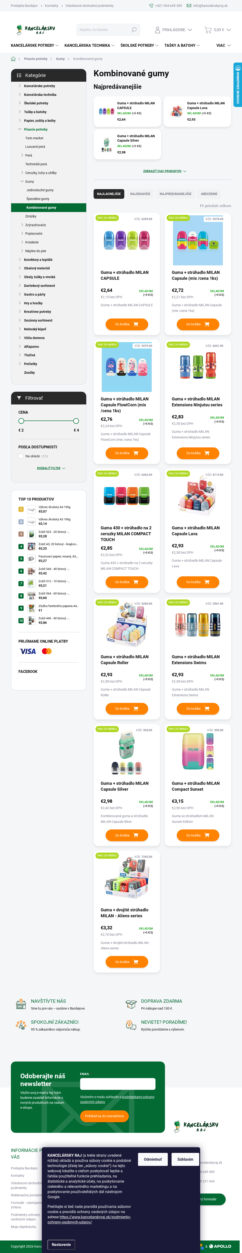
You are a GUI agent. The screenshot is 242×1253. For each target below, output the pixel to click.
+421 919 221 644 (201, 1181)
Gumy (29, 181)
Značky (29, 372)
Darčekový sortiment (39, 286)
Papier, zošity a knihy (40, 121)
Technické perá (36, 164)
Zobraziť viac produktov (162, 171)
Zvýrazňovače (35, 225)
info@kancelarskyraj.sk (205, 1162)
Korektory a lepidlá (38, 260)
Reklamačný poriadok (27, 1195)
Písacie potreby (36, 129)
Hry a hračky (33, 303)
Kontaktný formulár (202, 1199)
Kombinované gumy (41, 207)
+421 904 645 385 (201, 1172)
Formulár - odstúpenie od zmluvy (29, 1205)
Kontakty (51, 6)
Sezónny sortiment (38, 320)
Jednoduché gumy (40, 190)
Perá (28, 155)
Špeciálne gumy (37, 199)
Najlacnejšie (109, 194)
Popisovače (33, 233)
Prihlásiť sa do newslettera (104, 1116)
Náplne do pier (35, 251)
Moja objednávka (23, 1227)
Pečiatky (30, 364)
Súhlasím (185, 1159)
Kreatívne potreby (37, 312)
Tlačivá (29, 355)
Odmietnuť (153, 1159)
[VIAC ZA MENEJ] (127, 242)
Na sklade (36, 456)
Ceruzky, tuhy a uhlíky (41, 173)
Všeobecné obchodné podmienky (89, 6)
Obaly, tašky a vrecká (39, 277)
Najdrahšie (140, 194)
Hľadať (134, 30)
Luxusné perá (35, 147)
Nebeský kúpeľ (35, 329)
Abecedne (209, 194)
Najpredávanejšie (175, 194)
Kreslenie (32, 242)
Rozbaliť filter (48, 468)
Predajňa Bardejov (24, 6)
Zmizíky (30, 216)
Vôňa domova (34, 338)
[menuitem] (35, 45)
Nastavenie (61, 1244)
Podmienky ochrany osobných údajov (25, 1217)
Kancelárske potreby (39, 86)
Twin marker (34, 138)
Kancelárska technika (40, 95)
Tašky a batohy (35, 112)
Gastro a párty (34, 294)
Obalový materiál (37, 268)
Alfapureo (31, 346)
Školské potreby (36, 103)
